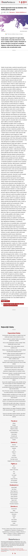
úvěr (9, 305)
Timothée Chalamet (14, 503)
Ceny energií (14, 434)
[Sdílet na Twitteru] (4, 301)
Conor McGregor (14, 482)
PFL (14, 471)
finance (12, 303)
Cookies (9, 548)
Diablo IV (14, 452)
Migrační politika (14, 428)
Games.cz (14, 442)
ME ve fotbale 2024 (14, 430)
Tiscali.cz (14, 421)
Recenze (14, 444)
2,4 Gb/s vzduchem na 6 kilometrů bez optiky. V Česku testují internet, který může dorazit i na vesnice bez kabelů (14, 378)
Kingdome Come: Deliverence (14, 461)
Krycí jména (14, 519)
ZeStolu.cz (14, 530)
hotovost (5, 305)
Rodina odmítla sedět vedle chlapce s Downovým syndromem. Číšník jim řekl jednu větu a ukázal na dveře (14, 405)
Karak (14, 523)
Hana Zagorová (14, 491)
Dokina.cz (10, 533)
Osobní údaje (14, 548)
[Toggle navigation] (26, 2)
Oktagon (14, 467)
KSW (14, 473)
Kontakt (21, 548)
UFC (14, 466)
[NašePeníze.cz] (8, 2)
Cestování (18, 528)
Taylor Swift (14, 500)
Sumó (14, 477)
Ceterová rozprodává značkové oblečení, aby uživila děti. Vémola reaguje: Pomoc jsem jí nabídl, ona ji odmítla (14, 415)
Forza (14, 453)
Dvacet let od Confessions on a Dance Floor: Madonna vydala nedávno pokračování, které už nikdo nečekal (14, 362)
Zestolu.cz (14, 506)
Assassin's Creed (14, 446)
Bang (14, 510)
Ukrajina (14, 425)
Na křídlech (14, 521)
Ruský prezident (14, 432)
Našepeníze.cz (21, 533)
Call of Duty (14, 457)
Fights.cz (14, 464)
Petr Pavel (14, 489)
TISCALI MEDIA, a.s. (13, 550)
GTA (14, 450)
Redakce (6, 548)
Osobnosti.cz (14, 485)
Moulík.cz (23, 531)
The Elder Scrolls (14, 459)
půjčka (5, 303)
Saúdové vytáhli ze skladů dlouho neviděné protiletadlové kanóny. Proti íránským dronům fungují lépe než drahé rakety (14, 387)
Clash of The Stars (14, 469)
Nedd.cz (18, 531)
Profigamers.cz (8, 530)
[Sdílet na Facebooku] (2, 301)
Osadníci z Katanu (14, 512)
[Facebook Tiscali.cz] (13, 553)
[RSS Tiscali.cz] (15, 553)
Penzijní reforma (14, 437)
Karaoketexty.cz (6, 531)
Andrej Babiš (14, 487)
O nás (5, 551)
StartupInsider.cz (17, 535)
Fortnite (14, 455)
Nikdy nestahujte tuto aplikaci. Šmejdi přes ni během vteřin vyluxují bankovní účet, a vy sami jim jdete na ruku (14, 410)
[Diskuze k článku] (1, 13)
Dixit (14, 517)
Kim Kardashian (14, 494)
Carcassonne (14, 508)
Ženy (14, 528)
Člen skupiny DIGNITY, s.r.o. (22, 550)
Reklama (2, 548)
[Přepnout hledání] (20, 2)
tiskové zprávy (14, 305)
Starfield (14, 448)
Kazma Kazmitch (14, 492)
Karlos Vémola (14, 478)
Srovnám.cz (10, 535)
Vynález (14, 439)
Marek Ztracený (14, 498)
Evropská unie (14, 436)
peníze (9, 303)
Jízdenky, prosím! (14, 525)
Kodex (18, 548)
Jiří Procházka (14, 480)
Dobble (14, 516)
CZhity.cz (15, 533)
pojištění (21, 303)
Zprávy (8, 528)
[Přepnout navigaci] (22, 2)
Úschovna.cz (13, 531)
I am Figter (14, 475)
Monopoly (14, 514)
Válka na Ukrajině (14, 427)
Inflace (14, 423)
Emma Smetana (14, 502)
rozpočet (17, 303)
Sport (11, 528)
